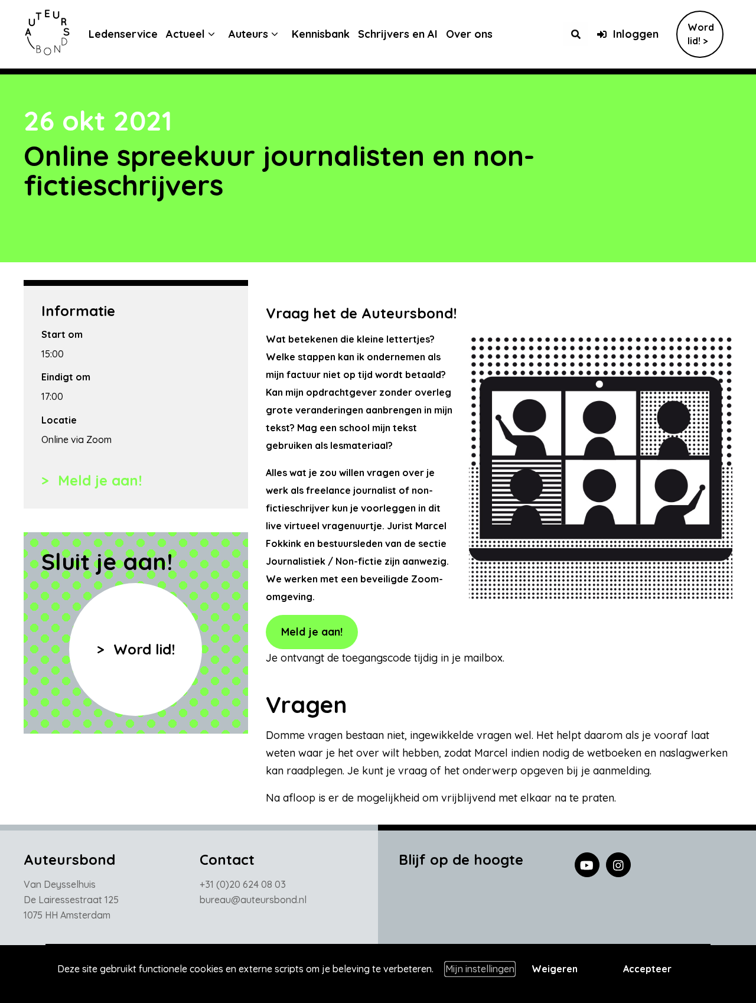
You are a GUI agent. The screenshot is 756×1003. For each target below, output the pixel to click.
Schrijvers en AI (398, 34)
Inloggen (636, 34)
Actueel (185, 34)
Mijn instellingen (479, 969)
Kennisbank (321, 34)
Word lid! (142, 649)
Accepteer (647, 969)
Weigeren (555, 969)
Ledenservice (123, 34)
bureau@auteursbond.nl (253, 900)
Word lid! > (700, 34)
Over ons (469, 34)
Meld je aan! (98, 480)
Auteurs (248, 34)
